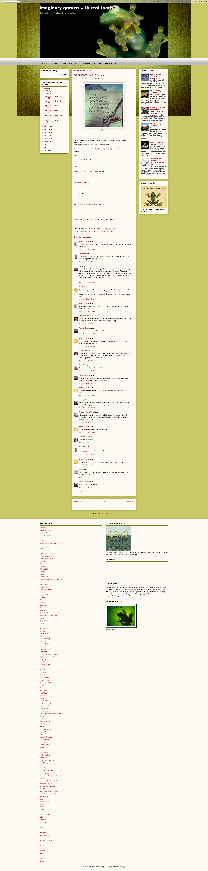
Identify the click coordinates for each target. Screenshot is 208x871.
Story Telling (44, 752)
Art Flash (42, 538)
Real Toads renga (45, 732)
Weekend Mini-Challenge (47, 786)
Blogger (122, 867)
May (47, 91)
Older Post (130, 501)
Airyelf (109, 867)
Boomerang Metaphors (46, 559)
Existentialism (44, 577)
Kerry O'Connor (84, 241)
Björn (41, 553)
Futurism (42, 597)
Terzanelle (43, 768)
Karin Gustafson (45, 636)
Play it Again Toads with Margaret (50, 714)
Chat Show (43, 566)
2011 (46, 150)
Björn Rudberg (44, 556)
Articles (42, 540)
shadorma (42, 851)
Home (44, 63)
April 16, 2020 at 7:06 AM (87, 311)
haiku (41, 817)
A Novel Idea (44, 528)
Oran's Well (43, 690)
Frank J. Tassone (84, 328)
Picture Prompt (44, 708)
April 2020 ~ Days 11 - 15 (53, 111)
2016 (46, 135)
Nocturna (42, 688)
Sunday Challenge (45, 755)
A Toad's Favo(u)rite (46, 530)
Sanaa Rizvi (83, 254)
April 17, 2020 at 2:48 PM (87, 371)
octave (41, 827)
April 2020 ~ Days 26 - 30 (53, 97)
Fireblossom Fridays (46, 590)
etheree (42, 807)
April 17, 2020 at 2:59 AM (87, 346)
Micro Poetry (44, 675)
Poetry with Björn (45, 721)
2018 (46, 129)
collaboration (44, 804)
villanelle (42, 861)
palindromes (43, 832)
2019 (46, 126)
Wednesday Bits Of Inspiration (49, 781)
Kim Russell (43, 646)
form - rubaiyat (44, 812)
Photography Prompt (46, 703)
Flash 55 (42, 592)
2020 (46, 88)
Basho (41, 548)
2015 (46, 138)
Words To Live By (157, 142)
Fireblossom (83, 350)
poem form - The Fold (46, 840)
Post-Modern (43, 724)
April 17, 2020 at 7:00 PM (87, 383)
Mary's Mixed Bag (45, 670)
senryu (42, 845)
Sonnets (42, 747)
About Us (54, 63)
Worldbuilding (44, 796)
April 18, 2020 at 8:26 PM (87, 422)
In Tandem (43, 621)
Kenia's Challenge (45, 639)
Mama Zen (43, 659)
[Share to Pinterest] (114, 229)
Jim (80, 266)
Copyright (86, 63)
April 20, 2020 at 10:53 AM (87, 477)
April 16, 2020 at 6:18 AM (87, 282)
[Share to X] (110, 229)
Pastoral (42, 698)
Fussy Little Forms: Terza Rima (158, 108)
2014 (46, 141)
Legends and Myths (45, 649)
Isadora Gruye (44, 628)
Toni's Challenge (45, 773)
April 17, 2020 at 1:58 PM (87, 360)
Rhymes (42, 734)
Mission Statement (70, 63)
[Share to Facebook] (112, 229)
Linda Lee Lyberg (84, 437)
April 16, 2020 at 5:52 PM (87, 334)
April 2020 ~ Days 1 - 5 (53, 121)
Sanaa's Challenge (45, 739)
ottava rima (43, 830)
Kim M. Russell (84, 287)
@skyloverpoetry (104, 131)
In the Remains (78, 160)
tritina (41, 858)
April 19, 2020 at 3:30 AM (87, 432)
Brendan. (42, 561)
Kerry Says (43, 641)
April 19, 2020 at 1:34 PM (87, 455)
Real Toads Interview (46, 729)
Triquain (42, 778)
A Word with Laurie (46, 533)
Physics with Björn (45, 706)
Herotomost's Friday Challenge (49, 615)
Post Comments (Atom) (108, 513)
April (48, 94)
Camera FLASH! (45, 564)
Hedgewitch (43, 608)
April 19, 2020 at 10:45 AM (87, 442)
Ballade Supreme (45, 546)
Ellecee (81, 469)
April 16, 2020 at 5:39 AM (87, 262)
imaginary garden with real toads (76, 8)
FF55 (41, 582)
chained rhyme (44, 801)
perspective (43, 838)
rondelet (42, 843)
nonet (41, 825)
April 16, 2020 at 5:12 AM (87, 249)
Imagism (42, 618)
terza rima (43, 856)
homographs (43, 820)
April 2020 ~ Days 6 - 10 (53, 116)
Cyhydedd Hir (44, 569)
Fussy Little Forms (45, 595)
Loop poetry (43, 652)
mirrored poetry (44, 822)
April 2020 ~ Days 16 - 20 (53, 107)
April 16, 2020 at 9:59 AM (87, 324)
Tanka (41, 765)
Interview (42, 623)
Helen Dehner (44, 610)
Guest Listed (43, 605)
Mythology (43, 685)
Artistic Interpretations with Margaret (51, 543)
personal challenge (45, 835)
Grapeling (43, 602)
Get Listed (43, 600)
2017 (46, 132)
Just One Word (44, 634)
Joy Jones (42, 631)
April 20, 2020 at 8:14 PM (87, 487)
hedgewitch (82, 316)
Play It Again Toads (97, 231)
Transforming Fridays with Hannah (50, 776)
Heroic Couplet (44, 613)
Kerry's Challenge (45, 644)
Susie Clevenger (84, 365)
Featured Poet (44, 584)
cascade (42, 799)
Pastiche (42, 696)
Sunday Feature (44, 758)
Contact (97, 63)
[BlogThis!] (108, 229)
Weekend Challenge (46, 783)
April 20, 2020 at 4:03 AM (87, 465)
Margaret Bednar (45, 664)
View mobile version (104, 505)
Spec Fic (42, 750)
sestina (42, 848)
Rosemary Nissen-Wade (86, 412)
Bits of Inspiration (45, 551)
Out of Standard (44, 693)
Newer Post (78, 501)
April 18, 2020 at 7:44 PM (87, 408)
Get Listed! (77, 193)
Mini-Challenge (44, 677)
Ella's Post (43, 574)
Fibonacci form (44, 587)
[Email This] (106, 229)
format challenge (45, 814)
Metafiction (43, 672)
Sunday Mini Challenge (47, 760)
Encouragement (78, 182)
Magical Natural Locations (48, 657)
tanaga (41, 853)
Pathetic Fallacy (44, 701)
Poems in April (109, 231)
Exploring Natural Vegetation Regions (51, 579)
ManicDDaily (44, 662)
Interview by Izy (45, 626)
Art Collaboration (45, 535)
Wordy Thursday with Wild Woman (51, 794)
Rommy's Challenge (46, 737)
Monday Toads (44, 680)
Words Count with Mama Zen (49, 791)
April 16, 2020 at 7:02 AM (87, 299)
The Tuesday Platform (155, 75)
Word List (43, 788)
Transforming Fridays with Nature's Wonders (87, 171)
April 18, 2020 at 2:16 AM (87, 395)
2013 (46, 144)
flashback (42, 809)
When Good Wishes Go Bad (82, 204)
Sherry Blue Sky (45, 745)
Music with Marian (45, 683)
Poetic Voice (43, 719)
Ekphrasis (43, 571)
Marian (42, 667)
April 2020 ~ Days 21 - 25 (53, 102)
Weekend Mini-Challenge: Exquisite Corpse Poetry (157, 161)
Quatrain (42, 726)
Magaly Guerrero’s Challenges (49, 654)
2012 (46, 147)
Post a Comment (82, 492)
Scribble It (43, 742)
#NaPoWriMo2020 (84, 231)
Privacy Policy (110, 63)
